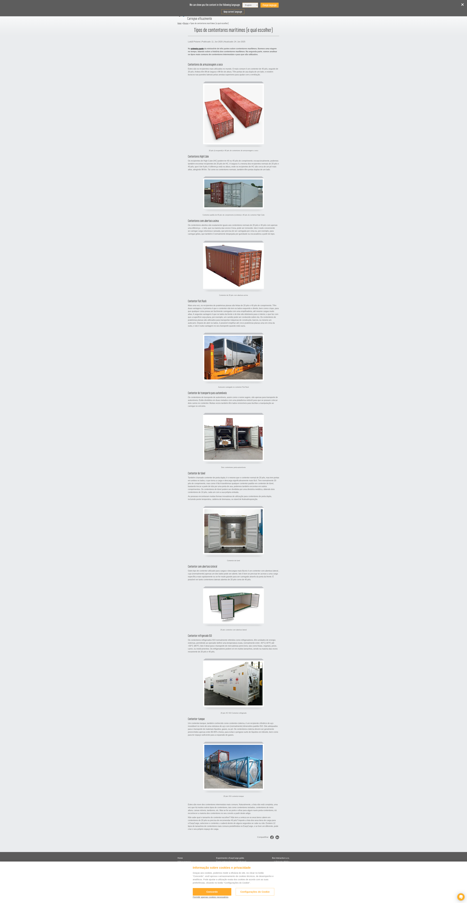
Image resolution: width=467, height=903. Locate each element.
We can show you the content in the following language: (215, 4)
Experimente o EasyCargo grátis (230, 858)
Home (179, 23)
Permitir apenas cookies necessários (210, 897)
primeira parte (197, 49)
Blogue (185, 23)
